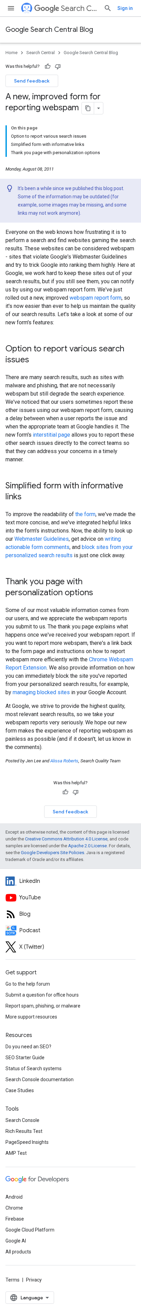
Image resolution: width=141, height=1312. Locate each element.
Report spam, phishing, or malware (42, 1006)
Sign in (125, 8)
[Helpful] (47, 66)
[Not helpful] (58, 66)
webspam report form (95, 298)
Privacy (34, 1280)
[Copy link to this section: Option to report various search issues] (36, 360)
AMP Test (16, 1153)
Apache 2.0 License (87, 845)
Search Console (22, 1120)
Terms (12, 1280)
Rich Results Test (23, 1131)
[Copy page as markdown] (88, 108)
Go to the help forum (27, 984)
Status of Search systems (33, 1068)
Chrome (14, 1208)
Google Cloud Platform (29, 1230)
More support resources (31, 1017)
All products (18, 1251)
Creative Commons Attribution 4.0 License (66, 838)
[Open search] (108, 8)
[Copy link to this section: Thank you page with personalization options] (100, 593)
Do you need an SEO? (28, 1046)
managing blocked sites (41, 692)
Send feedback (32, 81)
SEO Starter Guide (24, 1057)
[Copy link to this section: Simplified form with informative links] (28, 497)
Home (11, 52)
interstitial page (51, 435)
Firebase (14, 1219)
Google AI (15, 1241)
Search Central (79, 8)
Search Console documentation (39, 1079)
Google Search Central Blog (49, 29)
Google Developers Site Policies (52, 852)
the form (85, 514)
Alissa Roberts (64, 760)
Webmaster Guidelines (41, 539)
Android (14, 1197)
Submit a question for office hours (42, 995)
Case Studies (19, 1090)
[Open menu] (11, 8)
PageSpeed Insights (27, 1142)
